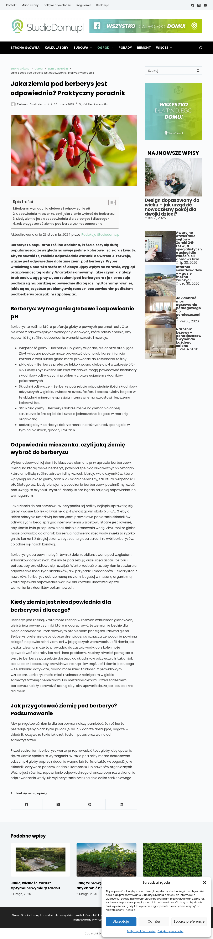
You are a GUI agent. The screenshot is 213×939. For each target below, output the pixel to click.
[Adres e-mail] (205, 5)
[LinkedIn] (121, 804)
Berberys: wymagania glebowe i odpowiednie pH (52, 208)
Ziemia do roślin (98, 104)
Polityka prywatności (170, 931)
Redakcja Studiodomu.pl (100, 234)
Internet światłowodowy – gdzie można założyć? (189, 274)
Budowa (80, 47)
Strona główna (25, 47)
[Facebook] (192, 5)
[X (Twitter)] (199, 5)
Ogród (103, 47)
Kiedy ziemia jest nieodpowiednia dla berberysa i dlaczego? (62, 219)
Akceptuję (121, 921)
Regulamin (84, 5)
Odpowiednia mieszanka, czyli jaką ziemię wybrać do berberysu (65, 214)
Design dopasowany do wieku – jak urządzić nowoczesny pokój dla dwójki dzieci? (172, 207)
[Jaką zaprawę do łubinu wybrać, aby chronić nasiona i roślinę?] (106, 860)
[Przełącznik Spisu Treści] (110, 202)
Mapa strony (30, 5)
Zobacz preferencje (189, 921)
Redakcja (102, 5)
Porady (125, 47)
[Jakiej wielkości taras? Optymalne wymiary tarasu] (40, 860)
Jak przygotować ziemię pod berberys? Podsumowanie (59, 224)
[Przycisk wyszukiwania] (198, 70)
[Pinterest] (90, 804)
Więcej (162, 47)
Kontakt (11, 5)
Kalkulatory (56, 47)
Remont (144, 47)
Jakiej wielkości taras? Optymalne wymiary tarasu (35, 885)
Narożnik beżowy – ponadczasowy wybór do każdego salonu (188, 337)
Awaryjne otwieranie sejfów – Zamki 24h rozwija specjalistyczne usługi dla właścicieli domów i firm (189, 246)
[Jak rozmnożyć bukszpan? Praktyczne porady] (172, 860)
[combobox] (169, 70)
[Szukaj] (200, 47)
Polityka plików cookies (141, 931)
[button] (205, 882)
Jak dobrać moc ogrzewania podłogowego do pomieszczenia (188, 308)
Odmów (154, 921)
